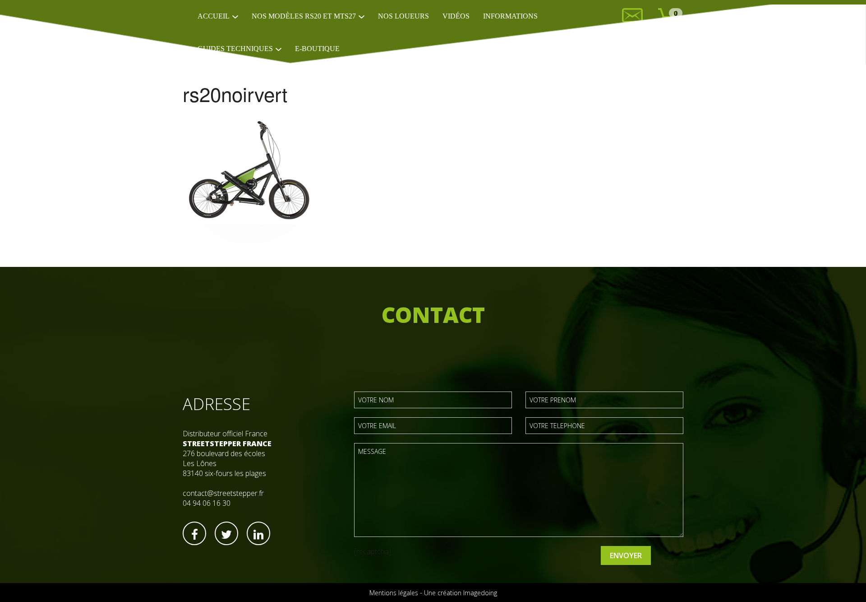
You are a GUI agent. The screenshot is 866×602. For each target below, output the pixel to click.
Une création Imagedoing (460, 592)
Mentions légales (393, 592)
